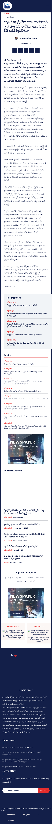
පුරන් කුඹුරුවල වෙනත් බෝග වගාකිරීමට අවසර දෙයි (13, 637)
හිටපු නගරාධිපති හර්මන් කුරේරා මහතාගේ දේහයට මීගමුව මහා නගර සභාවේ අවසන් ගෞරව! (25, 427)
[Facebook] (14, 50)
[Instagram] (19, 815)
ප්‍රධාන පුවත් (8, 423)
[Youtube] (3, 820)
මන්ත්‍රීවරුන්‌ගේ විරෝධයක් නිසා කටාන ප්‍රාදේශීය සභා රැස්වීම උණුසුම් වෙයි (38, 639)
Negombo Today (29, 38)
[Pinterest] (26, 50)
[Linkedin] (37, 50)
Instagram (26, 815)
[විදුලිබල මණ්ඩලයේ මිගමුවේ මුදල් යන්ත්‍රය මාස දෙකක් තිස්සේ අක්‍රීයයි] (26, 490)
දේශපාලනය (11, 302)
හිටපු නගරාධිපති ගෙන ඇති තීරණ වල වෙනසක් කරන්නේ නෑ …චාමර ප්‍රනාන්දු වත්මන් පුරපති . (25, 407)
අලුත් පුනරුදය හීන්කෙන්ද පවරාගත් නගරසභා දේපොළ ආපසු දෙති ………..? (26, 417)
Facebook (11, 815)
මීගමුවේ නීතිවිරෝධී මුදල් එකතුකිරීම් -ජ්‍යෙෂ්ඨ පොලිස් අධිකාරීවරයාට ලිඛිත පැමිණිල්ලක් (27, 325)
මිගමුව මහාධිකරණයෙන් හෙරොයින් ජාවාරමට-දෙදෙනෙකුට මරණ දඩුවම (25, 535)
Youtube (10, 820)
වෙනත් (7, 13)
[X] (20, 50)
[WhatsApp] (31, 50)
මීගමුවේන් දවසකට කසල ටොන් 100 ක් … (23, 305)
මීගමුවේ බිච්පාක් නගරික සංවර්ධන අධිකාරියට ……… (27, 334)
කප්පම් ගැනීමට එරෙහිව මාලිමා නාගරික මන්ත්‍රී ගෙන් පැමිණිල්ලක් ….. (27, 314)
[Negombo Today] (17, 38)
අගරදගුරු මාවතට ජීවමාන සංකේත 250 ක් (22, 524)
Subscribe (44, 790)
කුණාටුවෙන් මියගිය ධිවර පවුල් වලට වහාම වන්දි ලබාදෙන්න (25, 344)
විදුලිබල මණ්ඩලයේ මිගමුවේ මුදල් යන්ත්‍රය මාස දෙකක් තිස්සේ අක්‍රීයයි (25, 511)
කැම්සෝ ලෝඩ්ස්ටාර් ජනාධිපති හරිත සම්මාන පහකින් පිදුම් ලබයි (23, 557)
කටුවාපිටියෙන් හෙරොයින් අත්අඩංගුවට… (22, 546)
